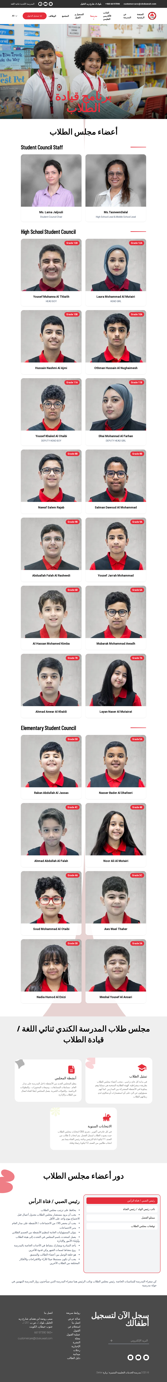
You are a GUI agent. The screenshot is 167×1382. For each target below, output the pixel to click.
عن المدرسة (127, 16)
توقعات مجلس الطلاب (143, 1226)
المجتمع (65, 15)
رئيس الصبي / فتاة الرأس (141, 1200)
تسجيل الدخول (33, 16)
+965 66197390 (112, 4)
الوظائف (52, 15)
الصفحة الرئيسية (140, 16)
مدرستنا (93, 15)
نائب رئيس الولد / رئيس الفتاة (139, 1209)
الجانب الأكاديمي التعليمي (107, 15)
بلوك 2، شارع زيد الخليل (90, 4)
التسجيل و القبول (79, 16)
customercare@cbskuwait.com (140, 4)
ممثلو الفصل (148, 1217)
